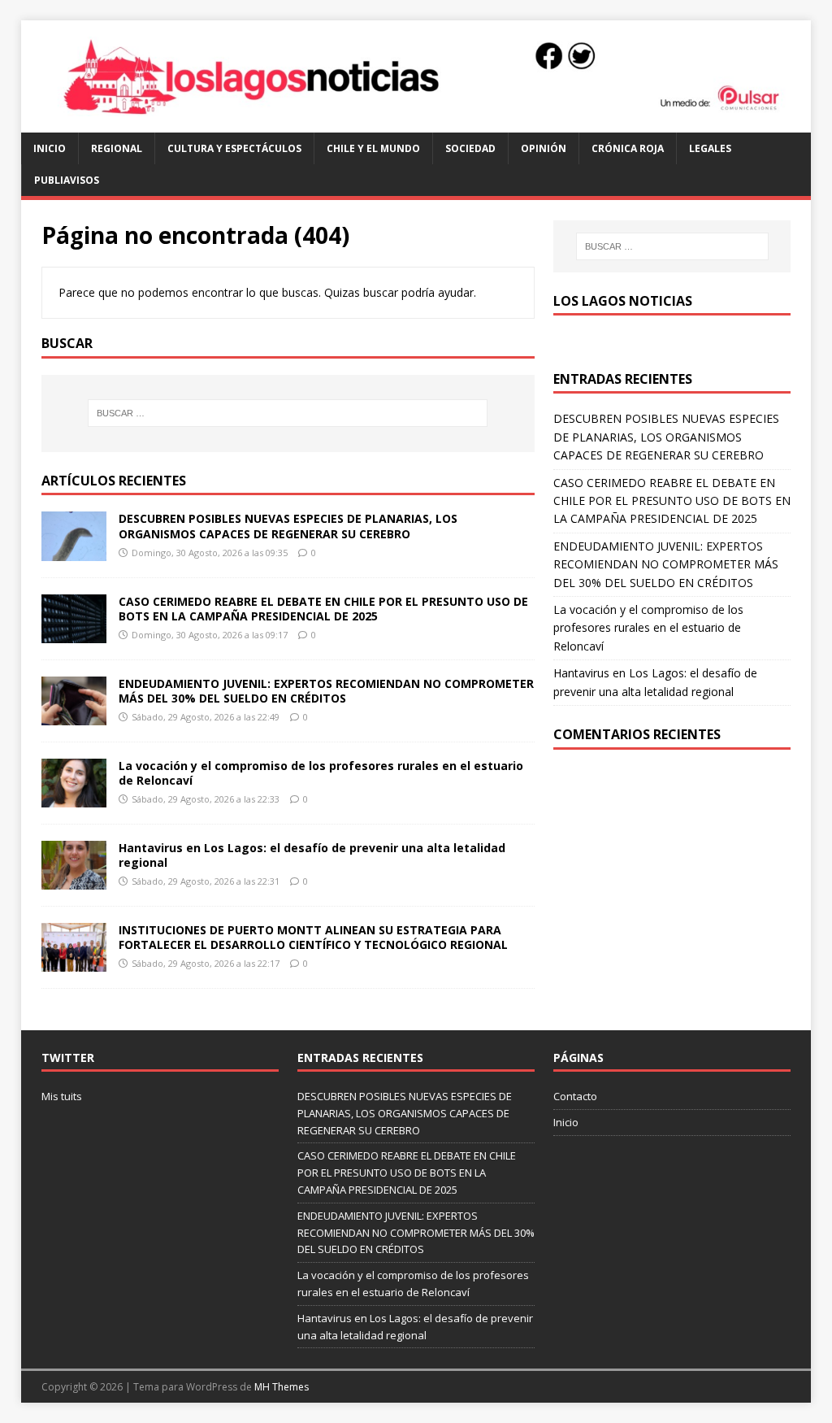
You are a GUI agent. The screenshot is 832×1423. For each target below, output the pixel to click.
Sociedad (470, 148)
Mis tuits (61, 1096)
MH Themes (281, 1387)
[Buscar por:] (288, 413)
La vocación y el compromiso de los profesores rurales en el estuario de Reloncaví (321, 773)
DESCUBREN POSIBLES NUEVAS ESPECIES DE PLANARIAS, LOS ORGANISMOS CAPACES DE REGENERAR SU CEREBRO (288, 526)
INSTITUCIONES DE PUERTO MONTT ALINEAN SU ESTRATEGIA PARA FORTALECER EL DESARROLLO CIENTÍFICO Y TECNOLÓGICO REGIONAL (313, 937)
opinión (543, 148)
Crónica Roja (628, 148)
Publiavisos (66, 180)
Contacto (575, 1096)
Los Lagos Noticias (622, 301)
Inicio (49, 148)
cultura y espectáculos (234, 148)
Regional (116, 148)
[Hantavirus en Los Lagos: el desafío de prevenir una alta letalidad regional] (73, 880)
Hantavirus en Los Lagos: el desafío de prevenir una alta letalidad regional (312, 855)
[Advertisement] (672, 888)
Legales (710, 148)
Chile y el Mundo (373, 148)
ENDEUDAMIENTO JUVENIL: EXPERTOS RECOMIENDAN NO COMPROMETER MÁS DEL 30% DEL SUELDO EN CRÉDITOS (326, 691)
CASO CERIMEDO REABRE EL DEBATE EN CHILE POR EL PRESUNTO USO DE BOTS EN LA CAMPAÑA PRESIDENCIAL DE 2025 (323, 609)
